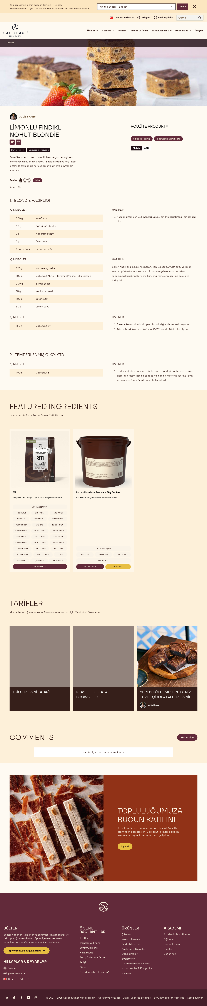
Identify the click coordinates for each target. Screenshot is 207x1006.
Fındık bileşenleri (131, 944)
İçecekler (127, 973)
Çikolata (127, 934)
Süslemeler (128, 958)
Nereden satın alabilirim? (94, 972)
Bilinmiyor (58, 560)
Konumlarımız (172, 944)
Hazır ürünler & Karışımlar (137, 968)
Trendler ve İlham (138, 30)
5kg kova (85, 554)
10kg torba (57, 519)
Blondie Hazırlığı (142, 139)
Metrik (136, 148)
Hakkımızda (86, 952)
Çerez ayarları (195, 997)
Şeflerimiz (170, 953)
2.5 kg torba (21, 531)
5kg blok (21, 560)
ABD (146, 148)
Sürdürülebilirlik (89, 947)
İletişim (199, 30)
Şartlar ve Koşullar (109, 997)
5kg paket (21, 513)
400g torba (22, 554)
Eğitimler (169, 939)
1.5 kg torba (57, 525)
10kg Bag (21, 519)
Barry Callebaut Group (93, 957)
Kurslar (168, 948)
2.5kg (60, 554)
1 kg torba (21, 537)
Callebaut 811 (44, 325)
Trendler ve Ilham (90, 942)
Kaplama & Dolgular (133, 948)
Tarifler (122, 30)
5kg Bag (39, 525)
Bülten (83, 967)
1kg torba (41, 548)
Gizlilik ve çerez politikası (137, 997)
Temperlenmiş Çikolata (169, 139)
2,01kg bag (39, 560)
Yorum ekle (187, 737)
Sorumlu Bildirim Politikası (169, 997)
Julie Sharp (27, 116)
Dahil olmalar (130, 953)
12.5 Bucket (103, 560)
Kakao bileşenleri (132, 939)
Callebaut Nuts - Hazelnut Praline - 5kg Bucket (63, 275)
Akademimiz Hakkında (177, 934)
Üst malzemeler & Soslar (136, 963)
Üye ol (125, 846)
